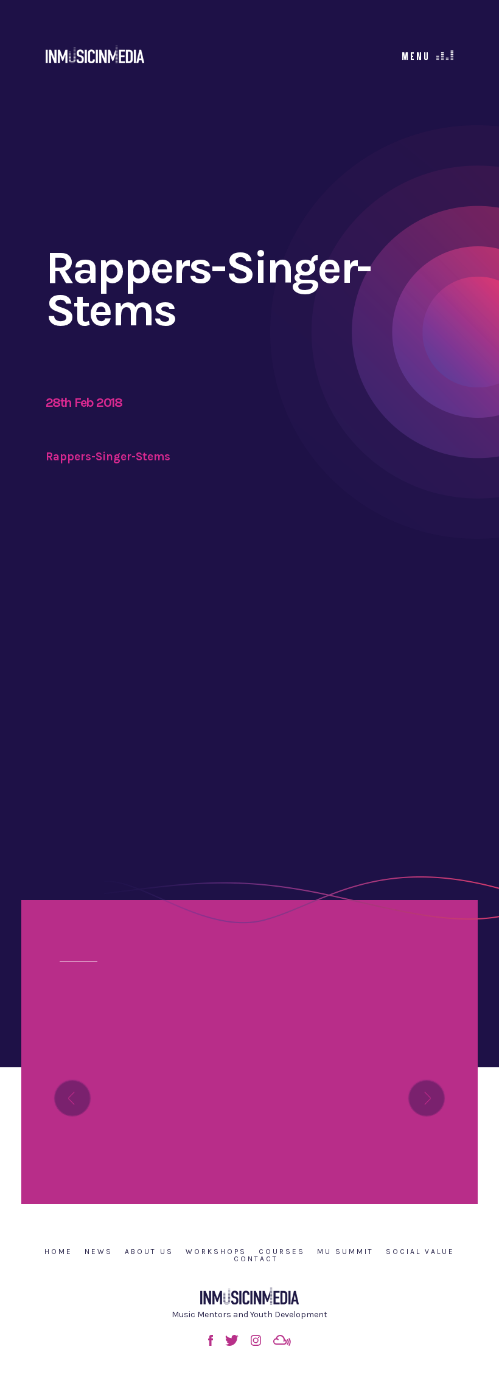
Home (58, 1251)
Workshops (216, 1251)
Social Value (420, 1251)
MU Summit (345, 1251)
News (99, 1251)
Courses (282, 1251)
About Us (149, 1251)
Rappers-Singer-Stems (108, 456)
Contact (256, 1259)
